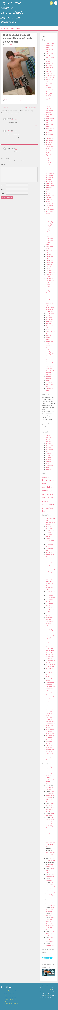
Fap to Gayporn (50, 209)
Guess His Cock (50, 274)
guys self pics (49, 455)
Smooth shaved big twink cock (50, 889)
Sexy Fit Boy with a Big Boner (50, 895)
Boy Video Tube (50, 173)
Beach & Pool (49, 140)
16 (50, 993)
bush (52, 480)
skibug (8, 130)
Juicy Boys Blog (49, 283)
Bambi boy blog (50, 138)
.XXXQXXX (48, 88)
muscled (44, 498)
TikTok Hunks (49, 368)
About (12, 28)
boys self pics (13, 98)
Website (2, 193)
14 (45, 993)
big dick (8, 98)
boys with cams (50, 447)
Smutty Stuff (49, 335)
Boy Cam (48, 159)
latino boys (48, 457)
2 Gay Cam (48, 106)
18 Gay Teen (49, 102)
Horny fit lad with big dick (50, 826)
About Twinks (49, 110)
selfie (44, 504)
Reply (36, 125)
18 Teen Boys (49, 104)
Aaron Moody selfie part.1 (50, 933)
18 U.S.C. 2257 (4, 28)
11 (55, 991)
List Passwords (50, 289)
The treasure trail (50, 364)
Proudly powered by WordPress (21, 1008)
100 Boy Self (49, 94)
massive (45, 494)
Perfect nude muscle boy (10, 997)
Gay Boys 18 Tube (50, 228)
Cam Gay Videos (50, 185)
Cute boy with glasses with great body (50, 820)
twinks (47, 463)
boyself (14, 44)
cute (44, 487)
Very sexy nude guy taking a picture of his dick (50, 731)
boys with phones (20, 98)
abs (43, 477)
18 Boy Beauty (49, 100)
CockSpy (48, 191)
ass (46, 477)
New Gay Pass (49, 311)
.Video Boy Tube (50, 86)
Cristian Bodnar (39, 1008)
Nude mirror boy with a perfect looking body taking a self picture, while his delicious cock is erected (50, 693)
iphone (45, 490)
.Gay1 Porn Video (50, 71)
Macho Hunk (49, 293)
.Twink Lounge (49, 83)
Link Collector (49, 287)
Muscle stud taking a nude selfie (49, 583)
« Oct (41, 1001)
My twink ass (49, 552)
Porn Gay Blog (49, 319)
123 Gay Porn (49, 98)
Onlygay (48, 315)
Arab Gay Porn (49, 132)
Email (2, 189)
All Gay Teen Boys (50, 118)
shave (49, 505)
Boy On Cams (49, 169)
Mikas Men (48, 297)
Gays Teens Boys (50, 270)
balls (48, 477)
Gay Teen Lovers (50, 260)
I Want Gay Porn (50, 280)
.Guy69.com (49, 73)
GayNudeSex (49, 266)
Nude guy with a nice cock (11, 1003)
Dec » (44, 1001)
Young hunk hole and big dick (50, 809)
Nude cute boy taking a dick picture (49, 674)
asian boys (48, 437)
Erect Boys (48, 197)
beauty (45, 480)
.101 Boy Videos (50, 43)
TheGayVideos (49, 366)
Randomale (49, 321)
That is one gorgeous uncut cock (50, 540)
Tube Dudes (49, 374)
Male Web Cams (50, 295)
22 (48, 995)
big (4, 100)
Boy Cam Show (49, 161)
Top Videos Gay (50, 370)
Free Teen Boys (50, 222)
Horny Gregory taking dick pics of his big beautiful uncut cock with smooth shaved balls (50, 923)
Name (2, 185)
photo (45, 501)
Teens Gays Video (50, 354)
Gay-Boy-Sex (49, 264)
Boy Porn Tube (49, 171)
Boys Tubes (49, 181)
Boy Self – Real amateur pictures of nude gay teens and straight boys (12, 12)
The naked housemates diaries (49, 358)
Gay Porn (48, 254)
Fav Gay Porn (49, 211)
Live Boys (48, 291)
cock (6, 100)
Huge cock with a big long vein (49, 769)
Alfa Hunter (49, 112)
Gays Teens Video (50, 272)
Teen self (5, 107)
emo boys (48, 453)
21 (45, 995)
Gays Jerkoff (49, 268)
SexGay (48, 329)
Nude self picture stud (10, 991)
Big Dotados (49, 151)
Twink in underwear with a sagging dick (50, 636)
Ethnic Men (49, 199)
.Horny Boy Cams (50, 75)
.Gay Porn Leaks (50, 63)
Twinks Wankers (50, 380)
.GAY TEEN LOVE (50, 65)
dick (8, 100)
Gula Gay (48, 276)
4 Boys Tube (49, 108)
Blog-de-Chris (49, 155)
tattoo (47, 508)
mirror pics (30, 98)
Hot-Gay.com (49, 278)
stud (43, 508)
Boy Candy (48, 163)
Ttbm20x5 (48, 372)
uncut (47, 467)
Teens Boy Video (50, 352)
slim (17, 100)
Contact (18, 28)
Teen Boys (48, 350)
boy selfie (48, 443)
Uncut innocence (50, 382)
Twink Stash (49, 378)
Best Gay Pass (49, 142)
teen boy (20, 100)
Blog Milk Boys (49, 153)
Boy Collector (49, 165)
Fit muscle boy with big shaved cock (50, 565)
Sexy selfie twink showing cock (49, 939)
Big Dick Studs (49, 148)
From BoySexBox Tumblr (50, 870)
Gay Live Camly (50, 238)
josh (47, 767)
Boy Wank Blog (49, 175)
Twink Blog (48, 376)
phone (50, 497)
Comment (3, 165)
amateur (48, 435)
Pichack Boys (49, 317)
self (15, 100)
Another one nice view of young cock (50, 844)
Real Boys (48, 323)
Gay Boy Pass (49, 226)
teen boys (48, 461)
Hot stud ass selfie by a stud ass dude (50, 609)
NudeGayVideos (50, 313)
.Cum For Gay (49, 53)
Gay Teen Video (50, 262)
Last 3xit (48, 285)
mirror (13, 100)
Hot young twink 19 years (50, 781)
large (11, 100)
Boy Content (49, 167)
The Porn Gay (49, 362)
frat (51, 487)
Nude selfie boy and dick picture (50, 909)
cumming (49, 484)
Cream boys (49, 193)
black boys (48, 441)
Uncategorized (49, 465)
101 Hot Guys (49, 96)
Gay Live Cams (49, 240)
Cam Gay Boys (49, 183)
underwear (5, 99)
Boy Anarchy (49, 157)
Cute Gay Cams (50, 195)
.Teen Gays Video (50, 77)
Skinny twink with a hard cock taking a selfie (50, 737)
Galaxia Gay (49, 224)
